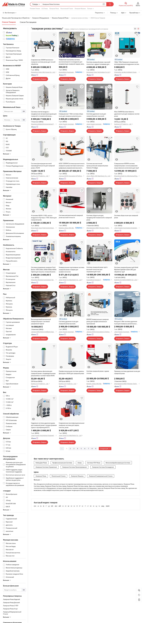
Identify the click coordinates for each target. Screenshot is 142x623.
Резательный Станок (67, 8)
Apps (122, 13)
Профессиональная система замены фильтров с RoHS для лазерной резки (71, 372)
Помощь (113, 13)
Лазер (80, 463)
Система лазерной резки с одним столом (97, 372)
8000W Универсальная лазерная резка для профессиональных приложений (97, 321)
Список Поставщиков (28, 22)
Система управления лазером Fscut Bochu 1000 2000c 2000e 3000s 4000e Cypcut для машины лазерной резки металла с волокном (43, 269)
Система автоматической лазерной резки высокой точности (71, 216)
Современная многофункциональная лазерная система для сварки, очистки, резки (71, 425)
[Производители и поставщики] (13, 4)
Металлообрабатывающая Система (118, 463)
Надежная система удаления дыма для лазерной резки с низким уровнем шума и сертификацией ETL (44, 425)
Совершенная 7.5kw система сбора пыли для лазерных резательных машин (71, 115)
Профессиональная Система (62, 463)
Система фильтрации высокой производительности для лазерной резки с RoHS (43, 165)
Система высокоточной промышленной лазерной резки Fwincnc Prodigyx (97, 165)
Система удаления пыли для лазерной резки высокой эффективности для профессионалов (71, 322)
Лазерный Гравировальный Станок (100, 476)
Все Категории (10, 13)
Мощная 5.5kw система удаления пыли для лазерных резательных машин (125, 322)
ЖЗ (56, 506)
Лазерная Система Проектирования (74, 467)
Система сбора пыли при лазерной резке (126, 216)
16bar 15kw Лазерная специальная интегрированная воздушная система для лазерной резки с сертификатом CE (127, 63)
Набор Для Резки (41, 463)
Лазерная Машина (80, 8)
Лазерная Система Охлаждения (103, 467)
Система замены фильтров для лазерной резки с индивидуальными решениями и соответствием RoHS (43, 373)
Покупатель (99, 13)
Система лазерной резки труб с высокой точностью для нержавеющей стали (97, 269)
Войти (138, 5)
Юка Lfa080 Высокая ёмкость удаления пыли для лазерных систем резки (126, 114)
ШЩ (102, 506)
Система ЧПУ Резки (93, 463)
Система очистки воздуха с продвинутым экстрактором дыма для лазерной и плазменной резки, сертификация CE (44, 114)
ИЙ (60, 506)
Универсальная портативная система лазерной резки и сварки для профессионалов (71, 269)
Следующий (104, 449)
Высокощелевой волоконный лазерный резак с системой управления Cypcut (41, 321)
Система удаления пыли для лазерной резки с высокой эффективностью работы (96, 115)
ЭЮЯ (107, 506)
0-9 (35, 506)
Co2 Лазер (44, 8)
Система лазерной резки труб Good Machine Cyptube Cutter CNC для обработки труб (126, 269)
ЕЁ (52, 506)
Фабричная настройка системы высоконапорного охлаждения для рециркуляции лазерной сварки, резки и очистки (72, 62)
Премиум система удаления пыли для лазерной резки (127, 372)
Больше (37, 480)
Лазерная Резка (54, 8)
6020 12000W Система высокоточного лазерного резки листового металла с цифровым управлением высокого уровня (71, 165)
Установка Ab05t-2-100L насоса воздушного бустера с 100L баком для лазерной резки (44, 217)
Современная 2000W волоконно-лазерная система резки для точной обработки (43, 62)
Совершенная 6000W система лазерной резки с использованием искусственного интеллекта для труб (126, 165)
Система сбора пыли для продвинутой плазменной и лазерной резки (99, 217)
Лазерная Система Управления (46, 467)
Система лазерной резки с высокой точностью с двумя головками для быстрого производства (98, 63)
